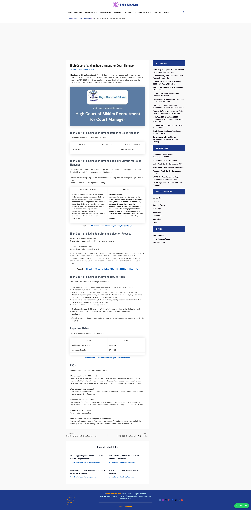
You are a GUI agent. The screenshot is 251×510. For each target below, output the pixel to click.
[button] (183, 12)
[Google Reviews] (182, 500)
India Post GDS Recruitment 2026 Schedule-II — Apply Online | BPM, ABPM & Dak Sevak (168, 119)
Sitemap (128, 506)
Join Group (243, 505)
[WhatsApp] (179, 500)
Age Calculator (158, 235)
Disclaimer (70, 500)
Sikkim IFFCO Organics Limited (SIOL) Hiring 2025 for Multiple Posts (112, 269)
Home (121, 506)
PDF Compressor (159, 243)
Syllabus (156, 201)
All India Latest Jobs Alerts (79, 462)
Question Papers (159, 205)
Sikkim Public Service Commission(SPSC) (168, 167)
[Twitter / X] (166, 500)
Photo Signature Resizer (162, 239)
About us (70, 495)
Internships (157, 209)
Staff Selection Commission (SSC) (166, 160)
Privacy (69, 502)
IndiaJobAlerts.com (113, 494)
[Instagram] (176, 500)
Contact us (71, 497)
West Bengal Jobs (94, 462)
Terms (69, 505)
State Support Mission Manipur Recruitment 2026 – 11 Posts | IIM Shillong (165, 139)
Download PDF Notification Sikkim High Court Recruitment (107, 358)
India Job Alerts (129, 4)
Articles (155, 223)
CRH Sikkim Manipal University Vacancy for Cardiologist (112, 226)
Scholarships (157, 216)
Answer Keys (157, 198)
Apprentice (131, 462)
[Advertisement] (125, 37)
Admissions (157, 219)
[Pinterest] (169, 500)
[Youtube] (163, 500)
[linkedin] (172, 500)
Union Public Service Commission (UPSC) (168, 164)
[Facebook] (160, 500)
